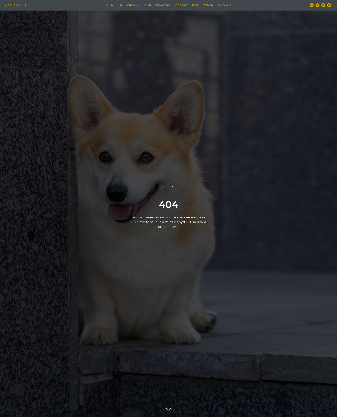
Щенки (146, 5)
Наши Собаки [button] (127, 5)
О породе (181, 5)
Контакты (224, 5)
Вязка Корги (163, 5)
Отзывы (207, 5)
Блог (195, 5)
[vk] (312, 5)
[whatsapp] (323, 5)
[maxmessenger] (329, 5)
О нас (110, 5)
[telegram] (317, 5)
